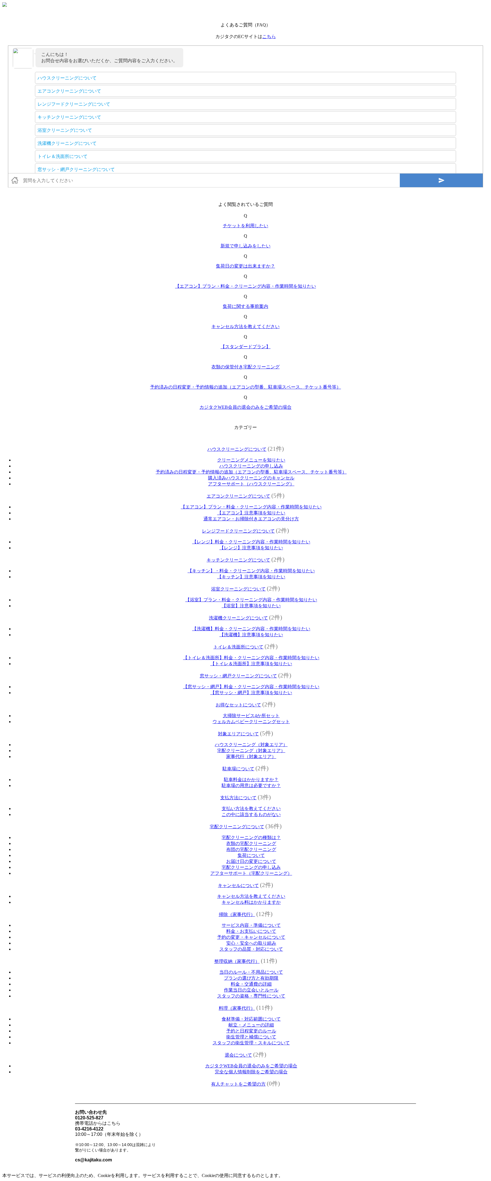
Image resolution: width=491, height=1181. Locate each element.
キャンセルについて (238, 885)
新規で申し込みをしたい (245, 245)
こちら (269, 36)
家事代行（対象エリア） (251, 756)
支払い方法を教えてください (251, 808)
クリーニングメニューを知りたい (251, 460)
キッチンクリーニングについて (238, 560)
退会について (238, 1055)
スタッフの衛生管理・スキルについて (251, 1042)
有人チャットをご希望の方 (238, 1084)
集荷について (251, 855)
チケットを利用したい (245, 225)
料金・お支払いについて (251, 931)
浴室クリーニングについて (238, 589)
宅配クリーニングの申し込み (251, 867)
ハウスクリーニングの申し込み (251, 466)
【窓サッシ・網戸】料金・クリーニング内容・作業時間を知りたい (251, 686)
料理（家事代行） (237, 1008)
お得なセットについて (238, 704)
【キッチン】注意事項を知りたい (251, 576)
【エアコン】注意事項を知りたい (251, 512)
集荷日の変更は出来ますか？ (245, 266)
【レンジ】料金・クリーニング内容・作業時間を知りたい (251, 541)
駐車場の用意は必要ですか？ (251, 785)
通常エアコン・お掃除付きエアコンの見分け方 (251, 518)
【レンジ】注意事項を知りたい (251, 547)
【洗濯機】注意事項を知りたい (251, 634)
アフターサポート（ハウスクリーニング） (251, 483)
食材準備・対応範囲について (251, 1019)
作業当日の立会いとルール (251, 990)
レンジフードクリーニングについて (238, 531)
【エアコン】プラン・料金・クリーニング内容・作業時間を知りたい (245, 286)
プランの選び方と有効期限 (251, 978)
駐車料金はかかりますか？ (251, 779)
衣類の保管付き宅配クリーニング (245, 366)
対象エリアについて (238, 733)
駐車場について (238, 768)
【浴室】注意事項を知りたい (251, 605)
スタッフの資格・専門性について (251, 996)
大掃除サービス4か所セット (251, 715)
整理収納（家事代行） (237, 961)
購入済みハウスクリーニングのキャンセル (251, 477)
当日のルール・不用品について (251, 972)
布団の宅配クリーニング (251, 849)
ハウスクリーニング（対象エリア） (251, 744)
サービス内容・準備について (251, 925)
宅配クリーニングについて (237, 826)
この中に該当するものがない (251, 814)
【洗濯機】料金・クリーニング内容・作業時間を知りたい (251, 628)
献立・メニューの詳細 (251, 1025)
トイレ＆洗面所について (238, 646)
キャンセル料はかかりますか (251, 902)
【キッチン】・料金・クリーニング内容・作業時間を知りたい (251, 570)
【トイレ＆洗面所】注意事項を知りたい (251, 663)
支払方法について (238, 797)
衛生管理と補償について (251, 1036)
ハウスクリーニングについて (237, 449)
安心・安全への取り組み (251, 943)
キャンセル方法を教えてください (245, 326)
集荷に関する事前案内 (245, 306)
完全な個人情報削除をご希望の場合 (251, 1071)
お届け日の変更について (251, 861)
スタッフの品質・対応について (251, 949)
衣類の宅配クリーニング (251, 843)
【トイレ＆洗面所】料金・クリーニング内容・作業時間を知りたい (251, 657)
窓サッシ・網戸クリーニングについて (238, 675)
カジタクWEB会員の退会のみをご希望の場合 (245, 407)
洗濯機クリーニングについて (238, 617)
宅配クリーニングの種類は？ (251, 837)
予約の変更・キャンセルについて (251, 937)
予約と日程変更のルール (251, 1030)
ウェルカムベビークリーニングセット (251, 721)
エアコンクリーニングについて (238, 496)
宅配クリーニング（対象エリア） (251, 750)
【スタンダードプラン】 (245, 346)
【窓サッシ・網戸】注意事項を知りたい (251, 692)
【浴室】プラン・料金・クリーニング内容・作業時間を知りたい (251, 599)
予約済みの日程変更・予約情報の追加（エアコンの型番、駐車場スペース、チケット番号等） (245, 387)
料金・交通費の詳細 (251, 984)
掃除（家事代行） (237, 914)
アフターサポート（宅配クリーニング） (251, 873)
